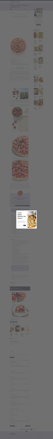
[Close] (35, 211)
